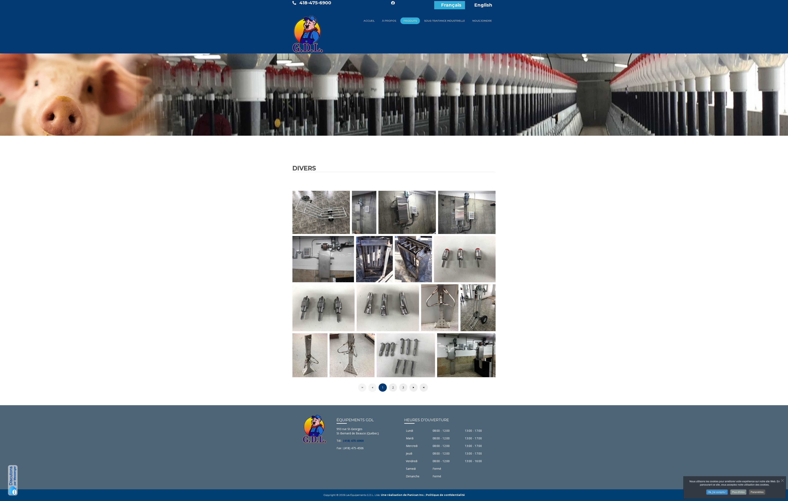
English (483, 5)
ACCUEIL (369, 20)
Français (451, 5)
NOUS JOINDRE (482, 20)
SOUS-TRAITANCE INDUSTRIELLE (444, 20)
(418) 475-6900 (353, 441)
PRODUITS (410, 20)
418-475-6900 (315, 3)
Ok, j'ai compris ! (717, 492)
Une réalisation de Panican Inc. (402, 494)
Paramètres (757, 492)
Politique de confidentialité (445, 494)
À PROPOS (389, 20)
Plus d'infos (738, 492)
